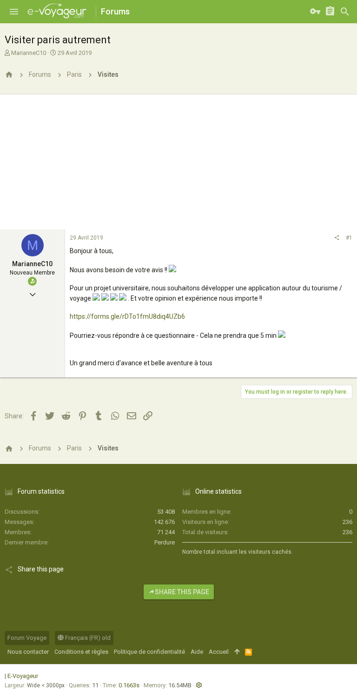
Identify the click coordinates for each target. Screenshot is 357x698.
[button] (14, 11)
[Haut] (236, 652)
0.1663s (129, 685)
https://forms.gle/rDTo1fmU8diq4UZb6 (127, 316)
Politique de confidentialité (149, 651)
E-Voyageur (22, 675)
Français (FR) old (87, 637)
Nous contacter (28, 651)
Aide (197, 651)
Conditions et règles (81, 651)
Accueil (219, 651)
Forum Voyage (26, 637)
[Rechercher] (344, 11)
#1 (349, 238)
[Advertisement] (178, 159)
